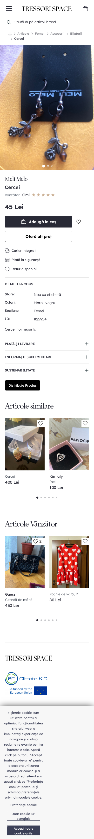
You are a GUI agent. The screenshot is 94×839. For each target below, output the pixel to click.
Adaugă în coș (42, 221)
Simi (26, 195)
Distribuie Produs (22, 385)
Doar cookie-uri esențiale (23, 816)
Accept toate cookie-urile (24, 830)
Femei (40, 33)
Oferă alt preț (39, 236)
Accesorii (57, 33)
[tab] (43, 166)
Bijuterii (76, 33)
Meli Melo (16, 179)
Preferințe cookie (23, 805)
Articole (23, 33)
